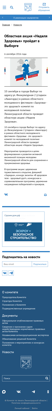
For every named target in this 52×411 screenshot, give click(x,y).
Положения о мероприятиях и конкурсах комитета (23, 343)
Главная (6, 24)
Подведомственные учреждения (18, 308)
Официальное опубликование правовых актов (22, 321)
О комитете (10, 292)
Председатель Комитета (14, 297)
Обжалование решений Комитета (19, 338)
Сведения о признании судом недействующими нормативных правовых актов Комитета (23, 329)
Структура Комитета (12, 301)
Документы (10, 316)
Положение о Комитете (14, 304)
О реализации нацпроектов (25, 17)
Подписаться (39, 264)
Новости (17, 24)
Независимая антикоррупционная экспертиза (25, 335)
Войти (35, 408)
